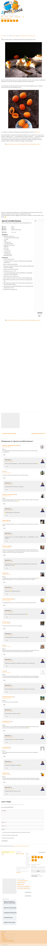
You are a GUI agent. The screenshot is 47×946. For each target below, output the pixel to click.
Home (2, 16)
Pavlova (33, 35)
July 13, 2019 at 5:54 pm (9, 588)
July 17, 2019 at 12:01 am (6, 698)
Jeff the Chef (5, 622)
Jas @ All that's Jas (6, 721)
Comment (4, 811)
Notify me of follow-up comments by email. (10, 835)
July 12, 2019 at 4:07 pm (6, 547)
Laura (3, 671)
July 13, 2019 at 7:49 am (6, 574)
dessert (27, 35)
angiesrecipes (5, 520)
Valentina (4, 573)
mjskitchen (4, 773)
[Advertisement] (10, 420)
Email (4, 826)
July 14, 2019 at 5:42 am (6, 623)
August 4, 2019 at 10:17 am (9, 788)
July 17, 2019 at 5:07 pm (9, 686)
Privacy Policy (17, 16)
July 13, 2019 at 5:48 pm (9, 484)
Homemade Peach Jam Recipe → (38, 433)
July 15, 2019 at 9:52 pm (6, 672)
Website (3, 829)
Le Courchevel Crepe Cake (22, 880)
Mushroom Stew (20, 884)
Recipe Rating (3, 807)
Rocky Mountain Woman (7, 696)
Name (4, 822)
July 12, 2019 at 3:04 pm (6, 521)
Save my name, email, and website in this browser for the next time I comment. (16, 832)
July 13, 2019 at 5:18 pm (6, 600)
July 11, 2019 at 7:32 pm (6, 472)
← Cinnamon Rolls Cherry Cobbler (8, 433)
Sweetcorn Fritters (21, 882)
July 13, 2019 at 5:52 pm (9, 534)
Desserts (14, 35)
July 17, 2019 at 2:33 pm (6, 722)
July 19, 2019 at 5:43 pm (9, 762)
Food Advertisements (42, 852)
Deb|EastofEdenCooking (7, 598)
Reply (4, 454)
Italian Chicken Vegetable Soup (23, 888)
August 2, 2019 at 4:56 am (6, 774)
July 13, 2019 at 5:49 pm (9, 510)
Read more (18, 872)
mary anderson (5, 747)
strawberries (37, 132)
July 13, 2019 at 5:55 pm (9, 611)
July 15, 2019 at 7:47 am (6, 646)
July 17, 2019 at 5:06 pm (9, 660)
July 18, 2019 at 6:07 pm (6, 748)
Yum (2, 38)
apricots (24, 35)
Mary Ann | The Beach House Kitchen (10, 445)
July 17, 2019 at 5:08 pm (9, 711)
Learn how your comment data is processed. (21, 846)
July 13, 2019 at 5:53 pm (9, 561)
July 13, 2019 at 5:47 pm (9, 461)
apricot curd (20, 35)
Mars (3, 471)
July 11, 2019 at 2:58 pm (6, 446)
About (6, 16)
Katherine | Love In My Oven (8, 494)
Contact (11, 16)
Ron (3, 645)
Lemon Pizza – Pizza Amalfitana (23, 886)
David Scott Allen (6, 546)
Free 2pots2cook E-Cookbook (7, 940)
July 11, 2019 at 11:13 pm (6, 495)
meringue (30, 35)
